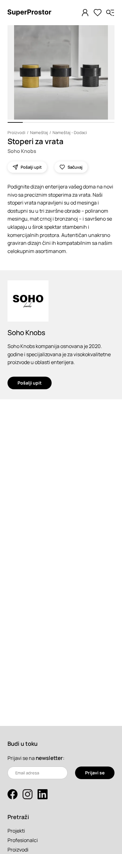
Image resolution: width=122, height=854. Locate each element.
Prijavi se (94, 773)
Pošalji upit (30, 383)
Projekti (16, 830)
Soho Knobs (22, 151)
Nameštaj (39, 132)
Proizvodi (16, 132)
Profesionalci (23, 840)
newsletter (49, 757)
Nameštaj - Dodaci (70, 132)
